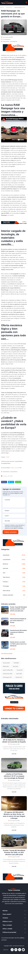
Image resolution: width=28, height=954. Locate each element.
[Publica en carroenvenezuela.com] (14, 47)
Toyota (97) (19, 670)
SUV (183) (15, 666)
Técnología (6, 586)
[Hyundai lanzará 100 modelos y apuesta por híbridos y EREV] (5, 633)
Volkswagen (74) (7, 677)
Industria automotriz (8, 595)
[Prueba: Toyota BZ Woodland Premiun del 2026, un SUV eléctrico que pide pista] (5, 610)
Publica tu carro (7, 921)
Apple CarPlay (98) (7, 670)
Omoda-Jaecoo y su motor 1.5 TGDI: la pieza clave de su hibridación (18, 643)
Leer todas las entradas (6, 653)
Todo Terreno (6, 577)
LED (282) (16, 662)
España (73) (19, 677)
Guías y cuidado (7, 928)
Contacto (5, 918)
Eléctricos (5, 564)
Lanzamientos (13, 41)
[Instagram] (19, 949)
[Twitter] (15, 949)
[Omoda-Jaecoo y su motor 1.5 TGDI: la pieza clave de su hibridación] (5, 645)
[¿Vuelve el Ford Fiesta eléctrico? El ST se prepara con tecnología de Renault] (14, 765)
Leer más (12, 614)
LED (8, 476)
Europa (5, 476)
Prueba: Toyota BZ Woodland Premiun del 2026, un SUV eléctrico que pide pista (18, 608)
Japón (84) (19, 673)
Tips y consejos (7, 925)
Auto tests (5, 568)
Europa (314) (6, 662)
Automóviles (9, 7)
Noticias (2, 7)
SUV (4, 572)
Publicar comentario (10, 532)
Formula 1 (5, 581)
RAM (7, 457)
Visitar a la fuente (15, 467)
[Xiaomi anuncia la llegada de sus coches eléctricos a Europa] (5, 621)
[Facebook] (12, 949)
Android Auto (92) (7, 673)
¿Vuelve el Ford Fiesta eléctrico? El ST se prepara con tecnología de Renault (14, 776)
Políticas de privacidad (9, 932)
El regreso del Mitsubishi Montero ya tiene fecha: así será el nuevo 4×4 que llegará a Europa (14, 815)
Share (4, 482)
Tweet (11, 482)
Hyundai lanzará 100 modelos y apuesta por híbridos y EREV (18, 632)
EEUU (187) (6, 666)
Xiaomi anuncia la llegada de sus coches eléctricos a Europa (18, 620)
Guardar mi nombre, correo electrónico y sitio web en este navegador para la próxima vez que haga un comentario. (15, 527)
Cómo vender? (7, 914)
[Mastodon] (23, 949)
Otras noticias (6, 590)
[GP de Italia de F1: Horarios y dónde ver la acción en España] (14, 731)
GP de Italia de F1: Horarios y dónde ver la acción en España (14, 741)
